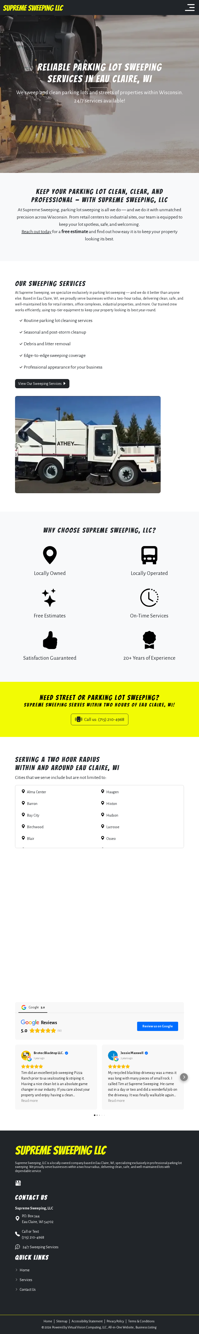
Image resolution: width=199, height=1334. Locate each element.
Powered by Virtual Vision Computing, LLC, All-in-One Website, (93, 1327)
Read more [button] (29, 1101)
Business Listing (146, 1327)
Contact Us (28, 1290)
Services (26, 1280)
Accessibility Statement (87, 1321)
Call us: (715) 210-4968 (104, 719)
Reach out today (36, 231)
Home (25, 1270)
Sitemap (61, 1321)
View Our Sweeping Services (40, 384)
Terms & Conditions (141, 1321)
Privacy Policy (115, 1321)
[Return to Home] (33, 7)
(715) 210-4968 (33, 1234)
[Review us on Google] (18, 1183)
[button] (15, 1077)
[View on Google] (26, 1055)
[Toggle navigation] (189, 7)
